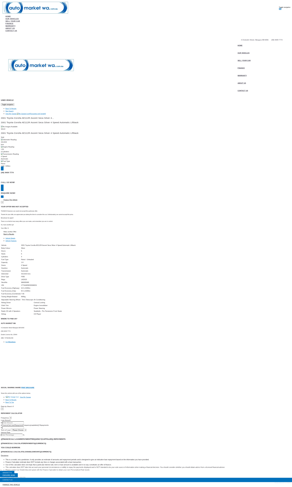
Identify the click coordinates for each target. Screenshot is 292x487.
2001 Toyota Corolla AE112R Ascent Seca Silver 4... (27, 118)
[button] (146, 455)
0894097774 (7, 473)
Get (10, 342)
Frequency (5, 418)
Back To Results (10, 108)
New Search (9, 111)
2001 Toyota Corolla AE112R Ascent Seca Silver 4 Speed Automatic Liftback (39, 122)
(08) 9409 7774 (277, 40)
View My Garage (25, 114)
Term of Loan (5, 430)
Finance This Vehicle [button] (10, 200)
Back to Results (9, 234)
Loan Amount (5, 420)
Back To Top (9, 402)
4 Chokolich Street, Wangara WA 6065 (255, 40)
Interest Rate (5, 432)
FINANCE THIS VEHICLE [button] (11, 485)
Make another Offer (10, 232)
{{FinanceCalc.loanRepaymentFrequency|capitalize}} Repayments (25, 425)
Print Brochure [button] (27, 387)
